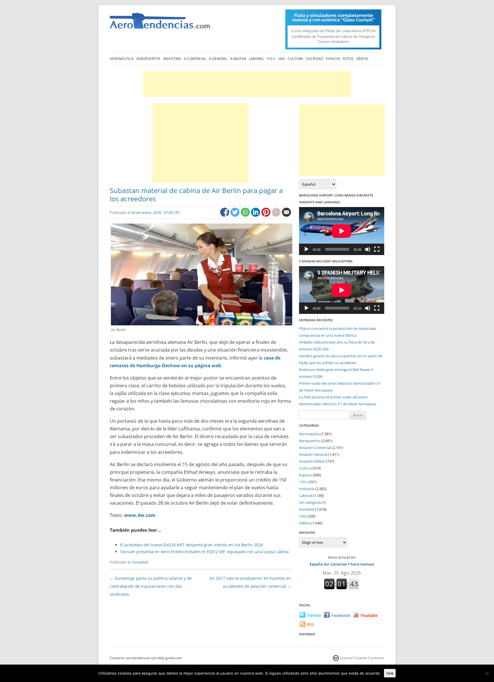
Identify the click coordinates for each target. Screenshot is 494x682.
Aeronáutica (122, 58)
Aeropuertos (148, 58)
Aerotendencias (160, 23)
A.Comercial (195, 58)
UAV (281, 58)
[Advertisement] (247, 84)
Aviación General (313, 454)
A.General (218, 58)
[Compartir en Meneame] (277, 215)
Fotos (348, 58)
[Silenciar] (367, 249)
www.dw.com (140, 515)
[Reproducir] (306, 249)
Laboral (256, 58)
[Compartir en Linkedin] (256, 215)
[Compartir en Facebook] (225, 215)
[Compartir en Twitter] (235, 215)
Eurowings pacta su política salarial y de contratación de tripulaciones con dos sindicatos (151, 586)
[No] (487, 673)
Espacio (333, 58)
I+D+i (271, 58)
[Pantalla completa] (377, 249)
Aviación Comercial (315, 447)
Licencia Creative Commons (362, 657)
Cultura (295, 58)
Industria (172, 58)
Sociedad (314, 58)
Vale (390, 673)
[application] (341, 231)
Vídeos (362, 58)
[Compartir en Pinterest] (266, 215)
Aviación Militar (312, 461)
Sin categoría (310, 502)
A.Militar (238, 58)
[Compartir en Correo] (286, 215)
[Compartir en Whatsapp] (246, 215)
